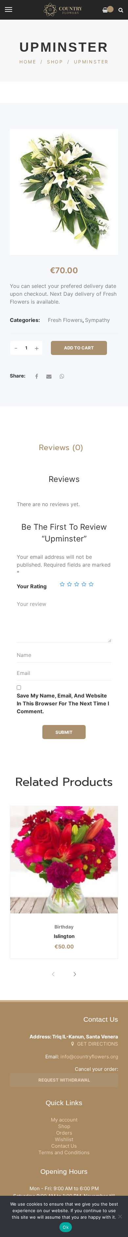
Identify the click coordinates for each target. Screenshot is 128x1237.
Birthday (64, 926)
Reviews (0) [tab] (61, 447)
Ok (66, 1227)
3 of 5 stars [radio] (76, 584)
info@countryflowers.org (89, 1056)
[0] (105, 10)
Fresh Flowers (65, 320)
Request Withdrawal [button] (64, 1080)
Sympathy (97, 320)
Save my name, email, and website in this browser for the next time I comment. (63, 703)
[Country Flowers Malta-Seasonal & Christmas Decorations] (64, 10)
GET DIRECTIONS (97, 1044)
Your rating (32, 586)
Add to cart (79, 347)
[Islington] (64, 859)
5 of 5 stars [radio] (91, 584)
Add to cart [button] (45, 913)
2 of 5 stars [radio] (69, 584)
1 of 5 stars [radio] (62, 584)
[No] (120, 1216)
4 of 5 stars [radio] (83, 584)
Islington (64, 936)
